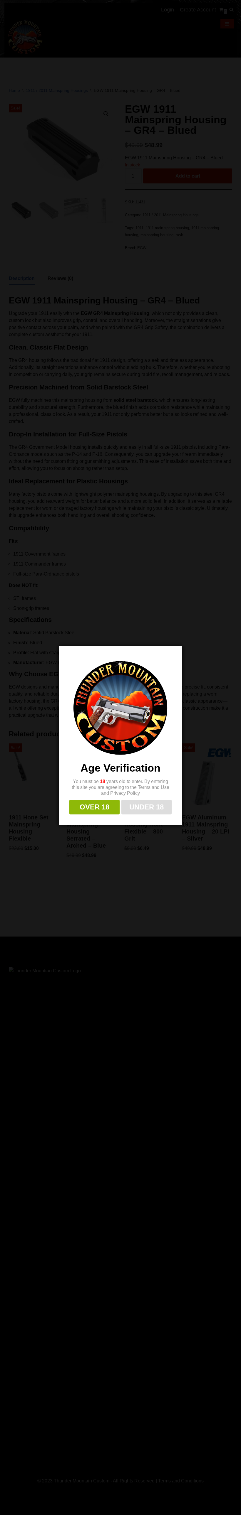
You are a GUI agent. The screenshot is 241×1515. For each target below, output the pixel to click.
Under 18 (146, 807)
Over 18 (94, 807)
